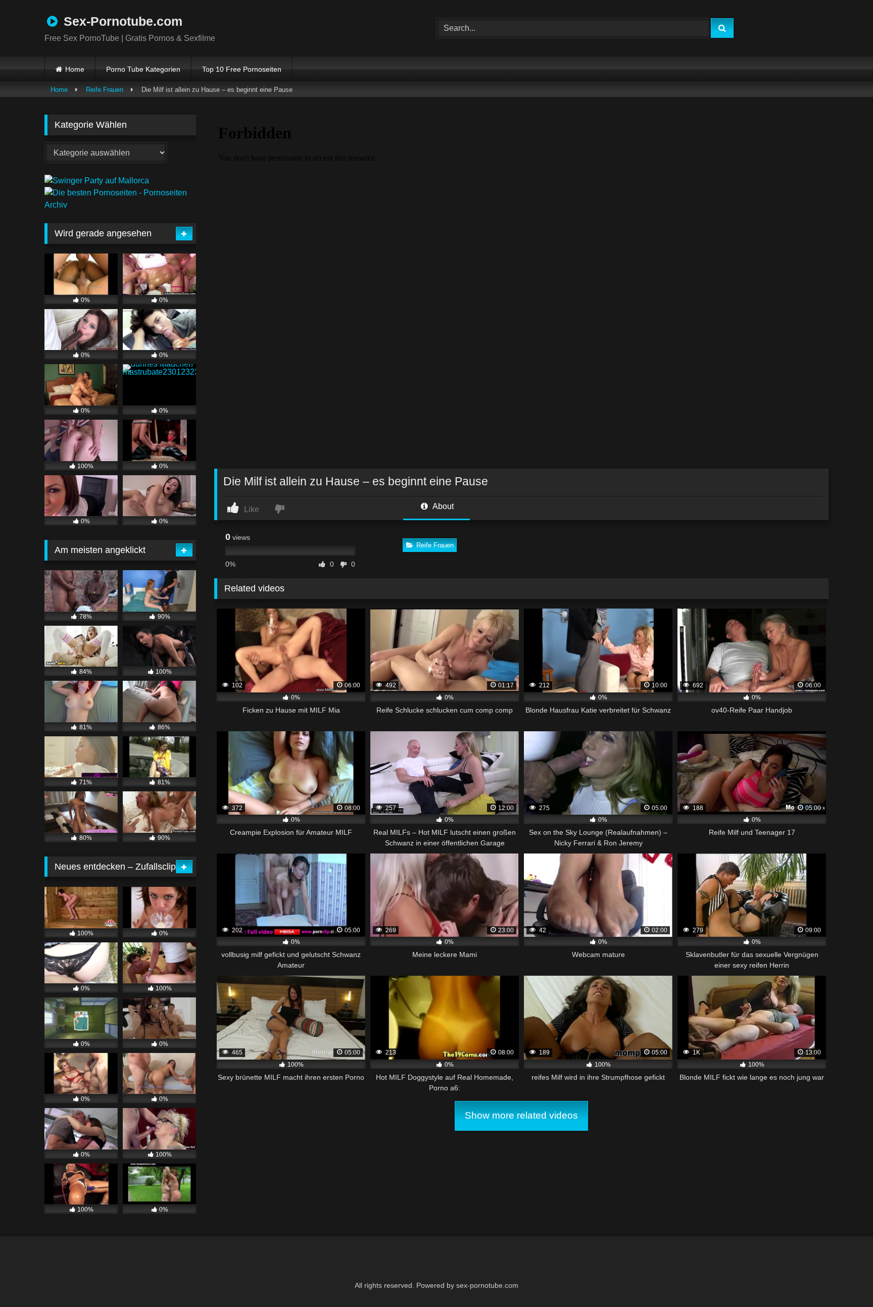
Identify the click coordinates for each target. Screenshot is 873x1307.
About (442, 506)
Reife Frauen (104, 89)
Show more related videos (521, 1115)
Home (74, 69)
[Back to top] (841, 1277)
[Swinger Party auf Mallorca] (96, 180)
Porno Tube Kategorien (143, 69)
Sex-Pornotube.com (121, 21)
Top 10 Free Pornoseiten (241, 69)
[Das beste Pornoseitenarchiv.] (120, 204)
